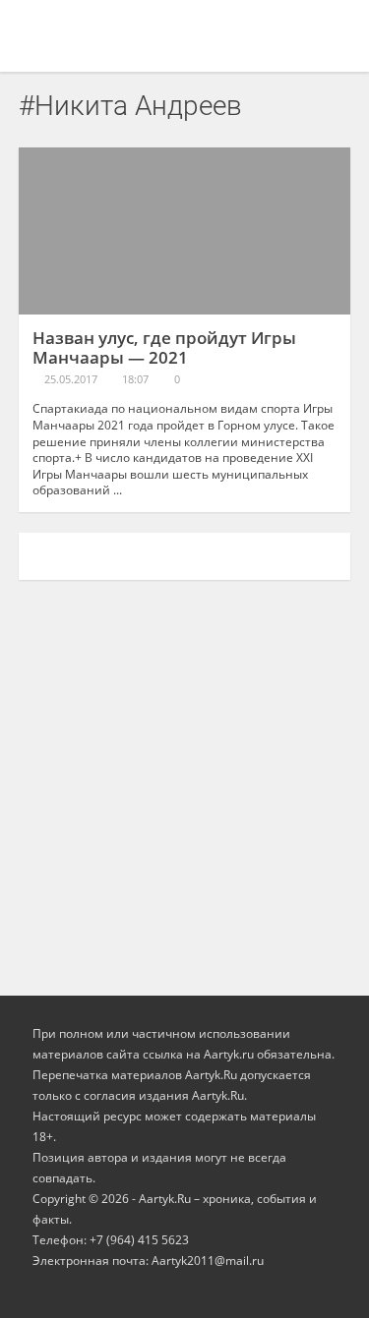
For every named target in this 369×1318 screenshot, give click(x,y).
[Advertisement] (184, 778)
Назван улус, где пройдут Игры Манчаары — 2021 (164, 347)
